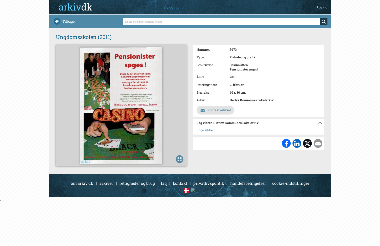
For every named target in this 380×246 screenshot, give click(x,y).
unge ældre (205, 130)
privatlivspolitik (208, 183)
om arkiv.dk (82, 183)
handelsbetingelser (248, 183)
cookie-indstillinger (290, 183)
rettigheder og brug (137, 183)
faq (164, 183)
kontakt (180, 183)
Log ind (322, 7)
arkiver (106, 183)
